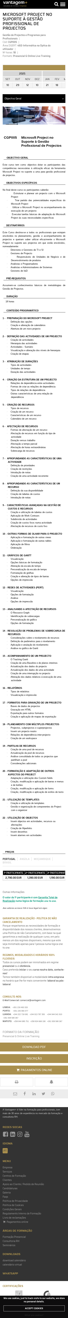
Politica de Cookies (13, 1205)
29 (17, 85)
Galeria (7, 1193)
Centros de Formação (14, 1176)
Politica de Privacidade (15, 1201)
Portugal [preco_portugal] (9, 859)
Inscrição (34, 1058)
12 (27, 85)
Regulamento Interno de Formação (22, 1213)
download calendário (14, 1260)
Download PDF (34, 1047)
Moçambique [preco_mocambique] (42, 859)
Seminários (9, 1245)
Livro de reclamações (14, 1218)
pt (5, 1151)
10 (7, 85)
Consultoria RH (11, 1241)
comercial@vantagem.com (33, 1000)
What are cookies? (34, 1315)
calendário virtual (12, 1265)
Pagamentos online (17, 1222)
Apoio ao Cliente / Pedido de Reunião (23, 1184)
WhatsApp (10, 1273)
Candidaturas (10, 1188)
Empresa (7, 1167)
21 (47, 85)
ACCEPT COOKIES (34, 1308)
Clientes (7, 1180)
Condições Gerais (12, 1209)
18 (57, 85)
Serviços (7, 1172)
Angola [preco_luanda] (25, 859)
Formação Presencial (14, 1237)
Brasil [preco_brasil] (7, 862)
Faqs (5, 1197)
